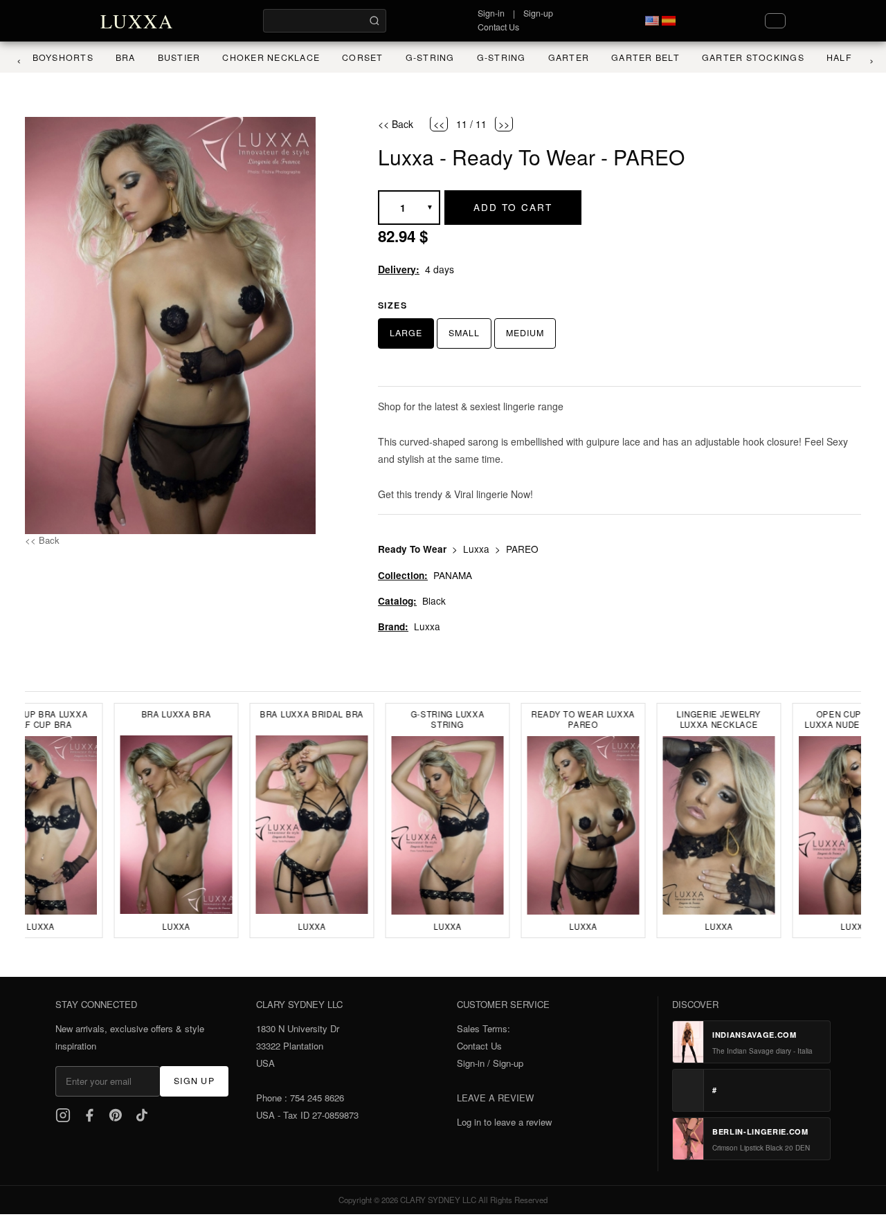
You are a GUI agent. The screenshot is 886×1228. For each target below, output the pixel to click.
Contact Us (498, 27)
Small (464, 333)
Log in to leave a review (504, 1121)
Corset (352, 57)
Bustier (168, 57)
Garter (558, 57)
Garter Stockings (742, 57)
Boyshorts (52, 57)
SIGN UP (194, 1080)
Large (406, 333)
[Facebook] (89, 1115)
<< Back (42, 540)
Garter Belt (635, 57)
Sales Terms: (483, 1028)
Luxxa (477, 549)
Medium (525, 333)
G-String (419, 57)
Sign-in (491, 13)
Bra (115, 57)
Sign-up (538, 13)
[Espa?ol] (669, 21)
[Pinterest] (115, 1115)
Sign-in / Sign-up (490, 1063)
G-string (491, 57)
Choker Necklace (260, 57)
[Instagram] (63, 1115)
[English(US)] (652, 21)
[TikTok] (142, 1115)
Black (434, 600)
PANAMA (452, 575)
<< (439, 123)
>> (504, 123)
